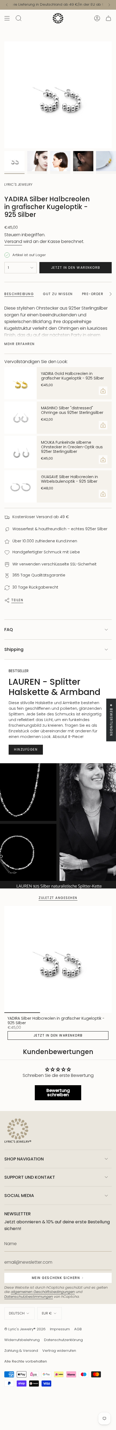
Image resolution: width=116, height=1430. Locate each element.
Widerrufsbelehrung (22, 1339)
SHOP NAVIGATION (24, 1159)
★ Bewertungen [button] (111, 720)
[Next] (109, 4)
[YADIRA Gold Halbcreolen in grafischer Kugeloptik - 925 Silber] (20, 383)
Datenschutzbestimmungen (28, 1296)
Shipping (13, 649)
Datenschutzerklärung (63, 1339)
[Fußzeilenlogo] (17, 1131)
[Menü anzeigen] (7, 18)
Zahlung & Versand (21, 1350)
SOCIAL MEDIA (19, 1195)
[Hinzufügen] (103, 390)
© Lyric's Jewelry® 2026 (25, 1329)
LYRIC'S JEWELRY (18, 184)
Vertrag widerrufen (59, 1350)
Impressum (60, 1329)
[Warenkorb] (108, 18)
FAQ (8, 629)
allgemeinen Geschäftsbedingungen (43, 1291)
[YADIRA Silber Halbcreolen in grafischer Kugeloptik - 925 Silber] (58, 959)
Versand (13, 241)
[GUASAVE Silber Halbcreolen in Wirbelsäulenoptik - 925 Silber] (20, 486)
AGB (78, 1329)
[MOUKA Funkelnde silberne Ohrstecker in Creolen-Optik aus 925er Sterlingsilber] (20, 452)
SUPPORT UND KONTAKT (29, 1177)
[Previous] (6, 4)
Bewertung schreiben (58, 1092)
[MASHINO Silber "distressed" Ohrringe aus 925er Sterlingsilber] (20, 418)
